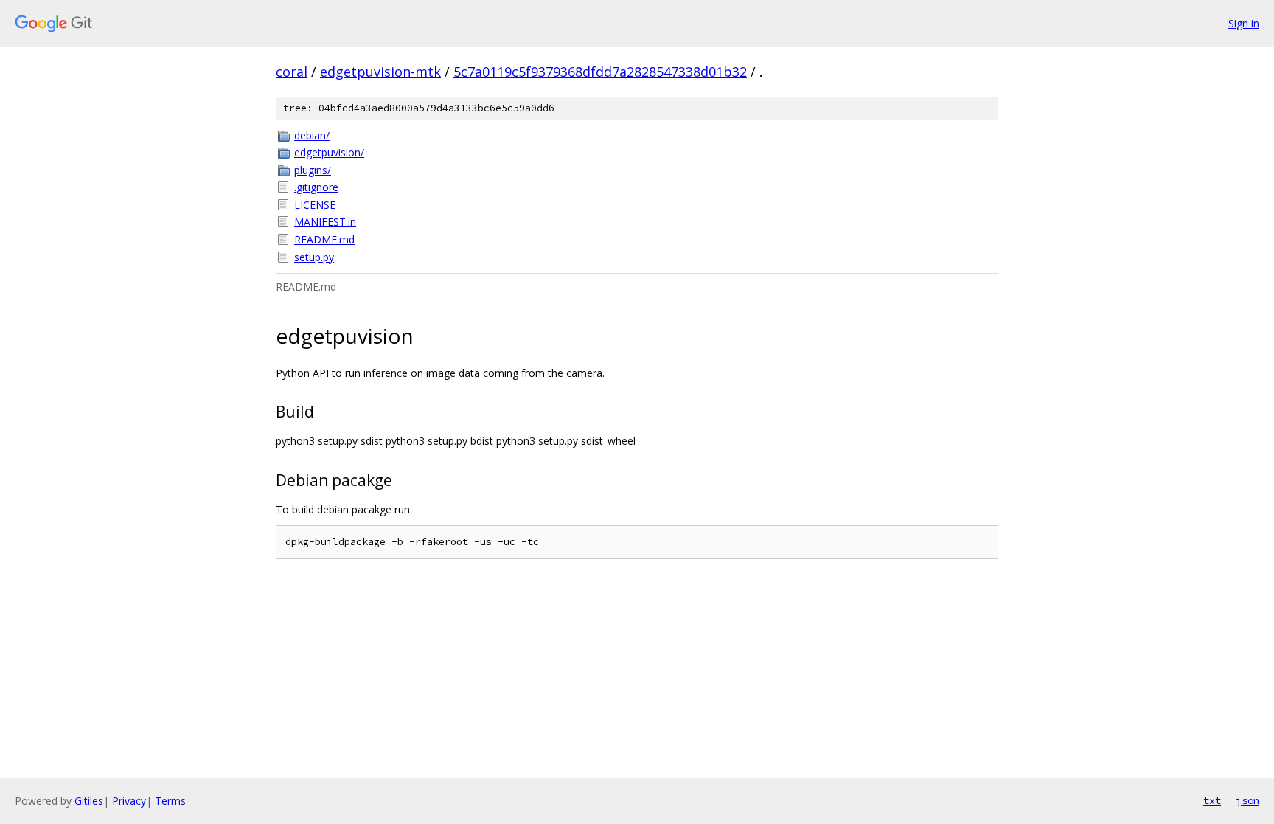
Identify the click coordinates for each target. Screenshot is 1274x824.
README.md (324, 239)
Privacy (129, 801)
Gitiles (88, 801)
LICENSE (314, 205)
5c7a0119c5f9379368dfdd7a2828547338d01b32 (600, 71)
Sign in (1243, 23)
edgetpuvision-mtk (380, 71)
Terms (170, 801)
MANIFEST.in (325, 222)
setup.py (314, 257)
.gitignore (316, 187)
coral (291, 71)
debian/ (312, 135)
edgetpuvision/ (329, 152)
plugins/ (312, 170)
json (1247, 800)
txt (1212, 800)
